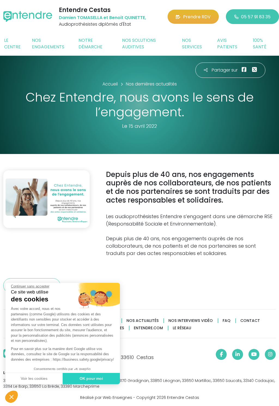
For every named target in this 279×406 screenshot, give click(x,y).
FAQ (227, 320)
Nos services (192, 43)
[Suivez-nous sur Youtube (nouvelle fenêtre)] (253, 354)
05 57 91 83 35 (256, 17)
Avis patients (227, 43)
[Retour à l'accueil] (27, 16)
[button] (11, 396)
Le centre (12, 43)
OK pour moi (91, 378)
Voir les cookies (34, 378)
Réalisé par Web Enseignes (106, 397)
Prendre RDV (197, 17)
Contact (250, 320)
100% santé (259, 43)
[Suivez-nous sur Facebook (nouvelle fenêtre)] (221, 354)
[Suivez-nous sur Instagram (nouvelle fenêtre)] (270, 354)
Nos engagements (48, 43)
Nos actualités (142, 320)
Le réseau (182, 328)
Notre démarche (90, 43)
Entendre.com (148, 328)
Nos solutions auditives (139, 43)
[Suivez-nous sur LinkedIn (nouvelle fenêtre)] (237, 354)
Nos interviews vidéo (190, 320)
